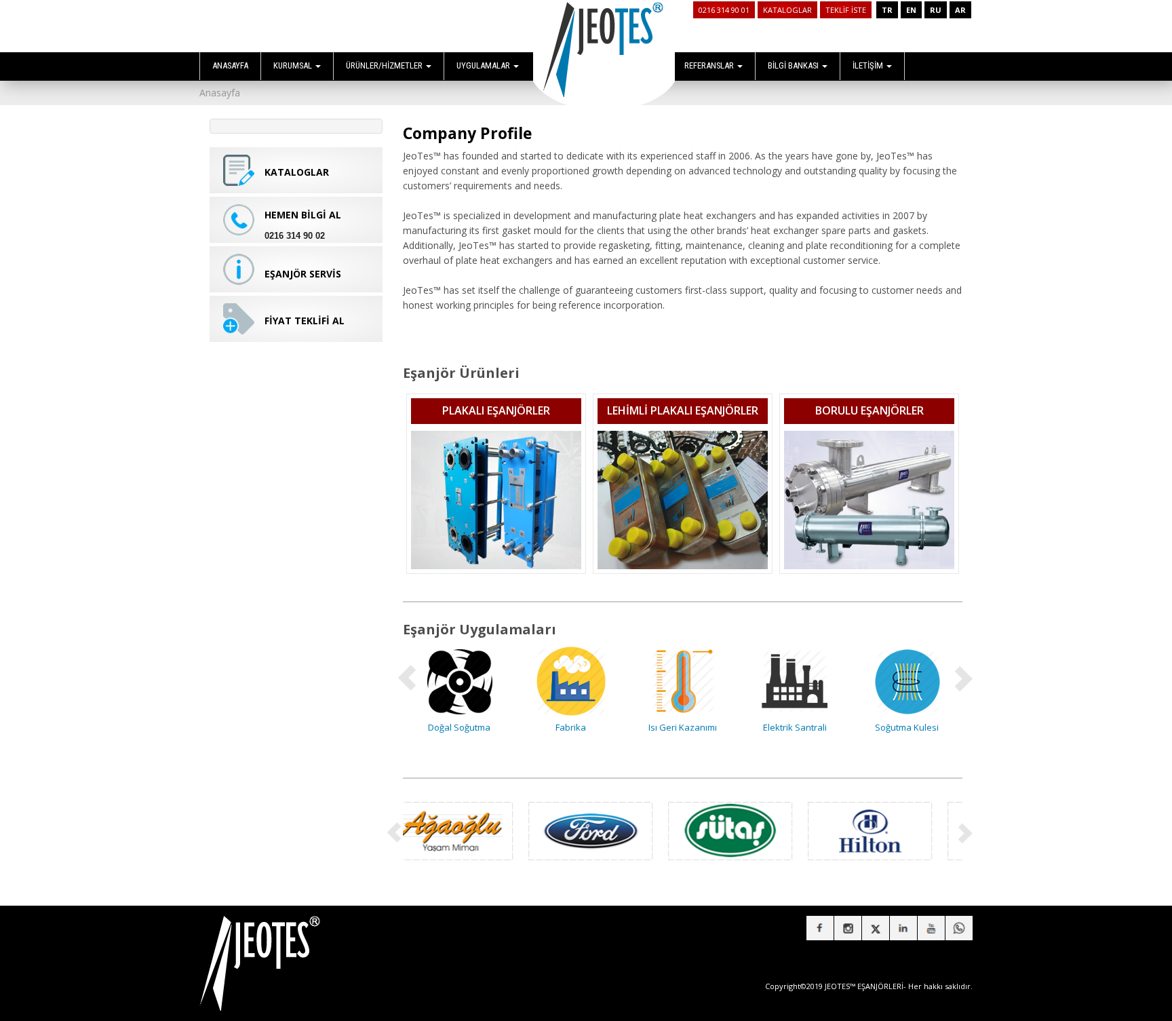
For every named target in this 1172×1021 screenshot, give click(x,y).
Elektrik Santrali (686, 727)
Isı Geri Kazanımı (573, 727)
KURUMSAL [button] (293, 65)
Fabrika (461, 727)
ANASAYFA (230, 65)
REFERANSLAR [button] (710, 65)
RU (935, 10)
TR (887, 10)
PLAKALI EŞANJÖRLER (496, 410)
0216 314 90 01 (724, 10)
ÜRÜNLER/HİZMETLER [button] (385, 65)
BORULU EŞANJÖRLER (869, 410)
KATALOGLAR (787, 10)
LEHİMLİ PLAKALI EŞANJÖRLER (682, 410)
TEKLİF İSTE (845, 10)
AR (960, 10)
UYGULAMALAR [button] (484, 65)
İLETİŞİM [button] (869, 65)
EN (911, 10)
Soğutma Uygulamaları (909, 727)
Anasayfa (219, 92)
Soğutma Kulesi (797, 727)
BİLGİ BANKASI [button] (794, 65)
